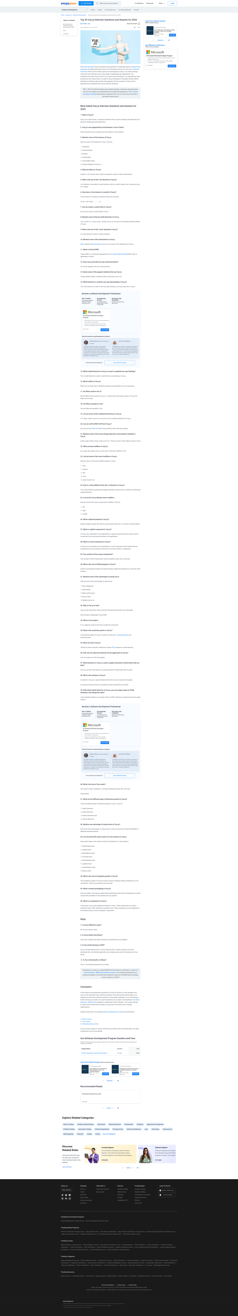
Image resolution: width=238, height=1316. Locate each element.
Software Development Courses (116, 1263)
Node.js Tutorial (111, 1276)
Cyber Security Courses (162, 1260)
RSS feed (120, 1197)
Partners (137, 1200)
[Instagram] (69, 1198)
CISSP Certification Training (105, 1247)
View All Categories (109, 1134)
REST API (95, 428)
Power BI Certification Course (79, 1249)
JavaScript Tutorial (78, 1276)
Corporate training (140, 1189)
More (161, 3)
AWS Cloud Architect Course (131, 1234)
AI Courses (149, 1265)
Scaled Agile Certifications (154, 1263)
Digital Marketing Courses (162, 1265)
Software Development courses (112, 1012)
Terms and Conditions (107, 1285)
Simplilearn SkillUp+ (140, 1192)
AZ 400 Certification (76, 1247)
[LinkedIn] (62, 1198)
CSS (109, 69)
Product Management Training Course (72, 1221)
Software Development (79, 15)
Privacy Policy (121, 1285)
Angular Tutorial (100, 1276)
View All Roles (66, 1167)
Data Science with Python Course (110, 1245)
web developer (89, 67)
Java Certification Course (97, 1249)
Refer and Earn (66, 1190)
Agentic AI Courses (147, 1260)
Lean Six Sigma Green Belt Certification (146, 1247)
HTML (113, 647)
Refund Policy (133, 1285)
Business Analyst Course (88, 1234)
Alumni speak (84, 1197)
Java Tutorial (89, 1276)
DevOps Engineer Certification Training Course (161, 1231)
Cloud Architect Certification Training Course (131, 1231)
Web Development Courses (136, 1263)
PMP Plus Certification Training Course (72, 1231)
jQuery (92, 244)
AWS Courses (123, 1265)
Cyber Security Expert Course (70, 1234)
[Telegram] (66, 1198)
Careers (82, 1192)
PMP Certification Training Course (71, 1245)
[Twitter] (66, 1195)
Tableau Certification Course (124, 1247)
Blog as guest (100, 1192)
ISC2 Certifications (169, 1263)
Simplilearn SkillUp (122, 1189)
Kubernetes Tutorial (144, 1276)
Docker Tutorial (123, 1276)
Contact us (83, 1203)
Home (62, 15)
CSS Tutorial (168, 1276)
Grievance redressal (86, 1200)
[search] (96, 3)
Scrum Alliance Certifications (96, 1263)
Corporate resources (140, 1197)
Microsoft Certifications (136, 1265)
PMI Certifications (96, 1265)
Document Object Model (118, 254)
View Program (104, 329)
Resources (149, 3)
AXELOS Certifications (68, 1265)
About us (82, 1189)
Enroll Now (105, 1073)
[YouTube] (69, 1195)
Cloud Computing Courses (88, 1260)
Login (172, 3)
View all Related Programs (119, 362)
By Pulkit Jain (85, 24)
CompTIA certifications (111, 1265)
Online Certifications (133, 1260)
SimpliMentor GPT (122, 1200)
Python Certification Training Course (118, 1249)
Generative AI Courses (105, 1260)
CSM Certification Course (90, 1245)
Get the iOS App (167, 1195)
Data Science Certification (108, 1231)
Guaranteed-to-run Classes (142, 1194)
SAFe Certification (89, 1247)
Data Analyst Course (92, 1231)
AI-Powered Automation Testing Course (109, 1234)
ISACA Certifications (83, 1265)
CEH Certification (140, 1245)
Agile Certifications (119, 1260)
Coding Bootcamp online (90, 1024)
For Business (139, 3)
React (82, 244)
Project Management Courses (70, 1260)
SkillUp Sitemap (121, 1192)
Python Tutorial (65, 1276)
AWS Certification (127, 1245)
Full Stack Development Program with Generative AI (94, 1053)
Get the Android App (168, 1190)
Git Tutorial (133, 1276)
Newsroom (83, 1194)
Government (138, 1203)
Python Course (87, 1019)
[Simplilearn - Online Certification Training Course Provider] (68, 3)
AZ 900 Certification (153, 1245)
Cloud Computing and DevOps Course (97, 1221)
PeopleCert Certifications (78, 1263)
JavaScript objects (122, 635)
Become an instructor (103, 1189)
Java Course (86, 1021)
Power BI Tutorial (157, 1276)
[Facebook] (62, 1195)
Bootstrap (98, 244)
